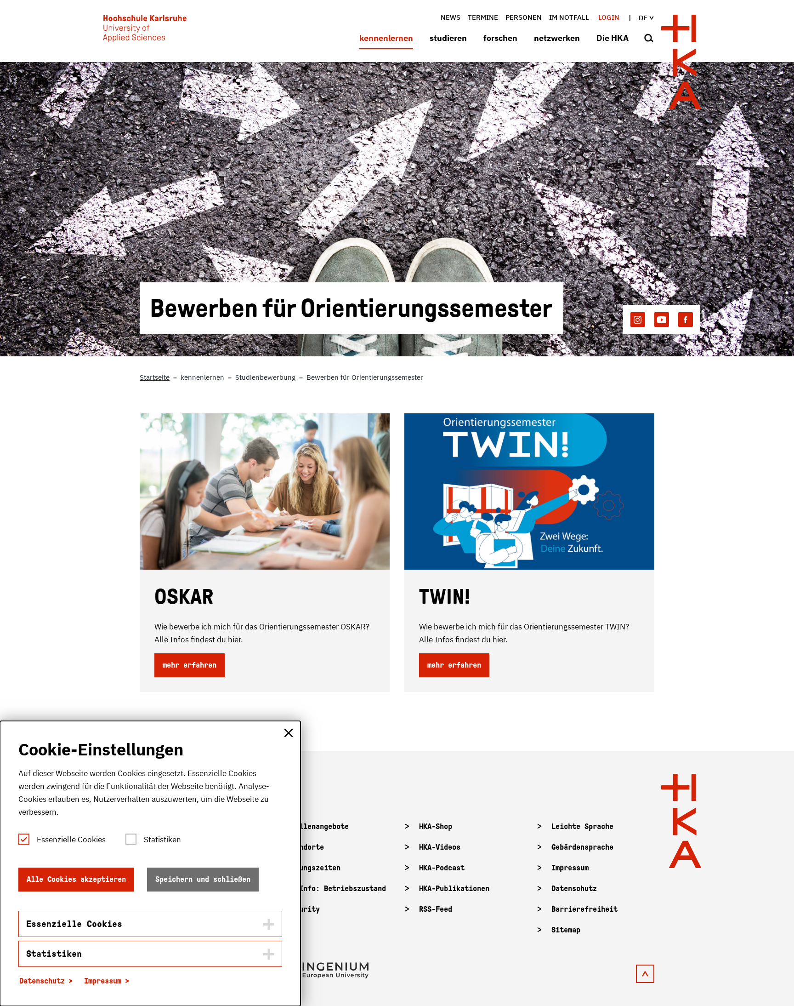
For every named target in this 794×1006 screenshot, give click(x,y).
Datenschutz (574, 888)
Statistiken (162, 840)
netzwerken (557, 38)
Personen (523, 17)
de (643, 17)
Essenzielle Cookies (71, 840)
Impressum (570, 867)
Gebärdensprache (582, 847)
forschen (500, 38)
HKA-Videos (439, 847)
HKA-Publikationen (454, 888)
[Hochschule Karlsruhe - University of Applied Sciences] (145, 30)
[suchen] (648, 38)
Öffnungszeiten (313, 867)
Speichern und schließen (202, 879)
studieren (448, 38)
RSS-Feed (435, 909)
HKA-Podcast (442, 867)
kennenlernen (386, 38)
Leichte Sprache (582, 826)
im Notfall (569, 17)
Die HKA (612, 38)
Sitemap (565, 930)
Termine (483, 17)
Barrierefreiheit (584, 909)
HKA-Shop (435, 826)
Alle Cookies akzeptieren (76, 879)
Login (608, 17)
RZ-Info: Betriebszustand (336, 888)
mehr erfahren (189, 665)
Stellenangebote (318, 826)
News (450, 17)
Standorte (305, 847)
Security (303, 909)
